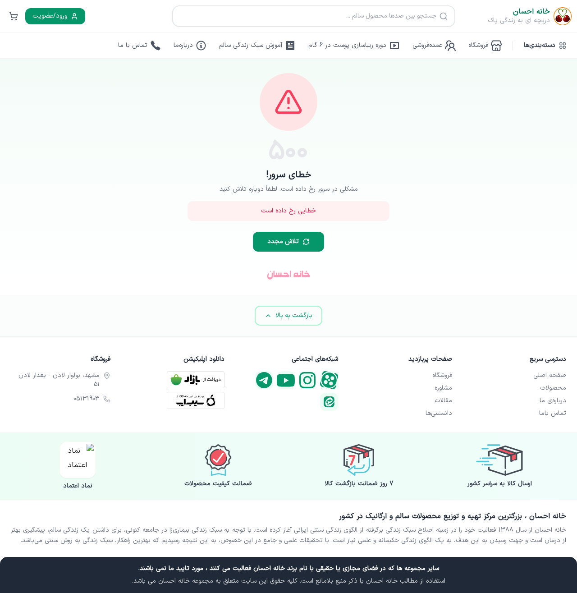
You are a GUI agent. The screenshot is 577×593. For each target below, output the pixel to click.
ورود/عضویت (49, 16)
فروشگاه (442, 375)
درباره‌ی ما (553, 400)
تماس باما (552, 413)
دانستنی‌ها (439, 413)
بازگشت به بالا (293, 315)
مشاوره (443, 388)
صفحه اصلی (549, 375)
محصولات (553, 388)
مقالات (443, 400)
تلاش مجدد (283, 241)
